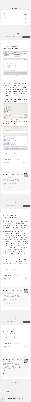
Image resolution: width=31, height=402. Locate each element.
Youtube (20, 400)
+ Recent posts (5, 391)
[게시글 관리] (10, 154)
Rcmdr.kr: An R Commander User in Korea (12, 175)
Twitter (12, 400)
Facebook (16, 400)
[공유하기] (9, 154)
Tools (5, 159)
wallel (22, 398)
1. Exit (4, 21)
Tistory (14, 398)
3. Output (5, 13)
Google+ (24, 400)
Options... (10, 159)
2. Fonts (4, 17)
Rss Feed (7, 400)
